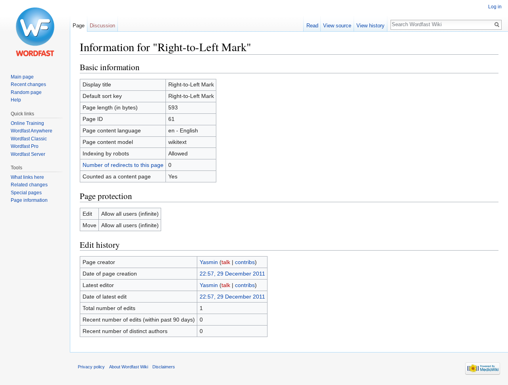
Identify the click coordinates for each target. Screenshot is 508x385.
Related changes (29, 185)
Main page (22, 77)
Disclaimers (163, 366)
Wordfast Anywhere (31, 131)
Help (16, 100)
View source (337, 26)
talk (225, 262)
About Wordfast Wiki (128, 366)
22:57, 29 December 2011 (232, 273)
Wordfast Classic (29, 139)
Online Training (27, 123)
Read (312, 26)
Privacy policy (91, 366)
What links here (27, 177)
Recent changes (28, 84)
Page (79, 26)
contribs (245, 262)
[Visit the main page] (35, 31)
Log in (495, 7)
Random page (26, 92)
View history (370, 26)
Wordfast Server (28, 154)
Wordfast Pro (24, 146)
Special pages (26, 192)
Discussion (102, 26)
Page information (29, 200)
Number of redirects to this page (123, 165)
